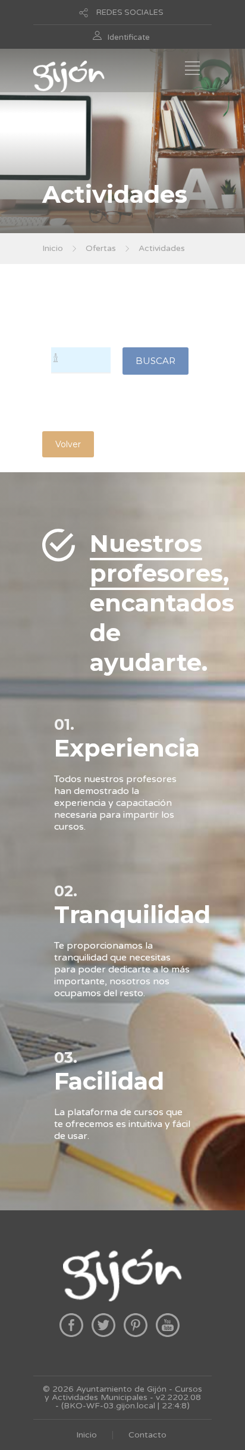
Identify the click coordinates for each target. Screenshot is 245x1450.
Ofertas (101, 248)
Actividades (162, 248)
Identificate (129, 37)
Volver (68, 444)
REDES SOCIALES (130, 12)
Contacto (147, 1435)
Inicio (52, 248)
